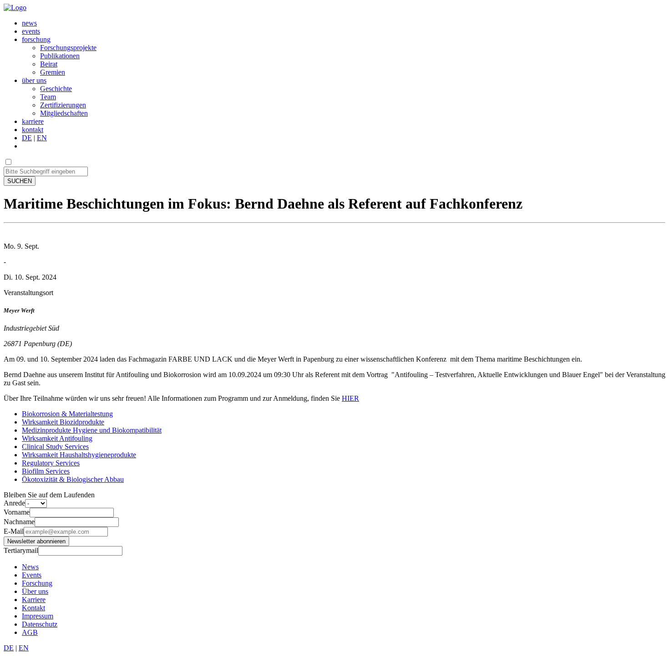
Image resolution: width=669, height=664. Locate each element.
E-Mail (14, 531)
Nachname (19, 522)
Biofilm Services (46, 471)
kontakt (32, 129)
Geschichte (56, 88)
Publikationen (60, 56)
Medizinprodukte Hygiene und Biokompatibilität (92, 430)
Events (31, 575)
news (29, 23)
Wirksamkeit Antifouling (57, 438)
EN (42, 138)
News (30, 567)
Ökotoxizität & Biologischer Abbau (73, 479)
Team (48, 97)
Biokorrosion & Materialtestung (67, 414)
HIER (350, 398)
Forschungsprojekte (68, 47)
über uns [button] (34, 80)
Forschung (37, 583)
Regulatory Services (51, 463)
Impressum (37, 616)
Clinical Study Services (55, 446)
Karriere (34, 599)
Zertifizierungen (63, 105)
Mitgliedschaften (64, 113)
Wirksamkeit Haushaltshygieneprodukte (79, 455)
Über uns (35, 591)
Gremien (52, 72)
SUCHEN (19, 181)
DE (27, 138)
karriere (33, 121)
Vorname (17, 512)
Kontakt (33, 608)
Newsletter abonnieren (36, 541)
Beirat (48, 64)
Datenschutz (39, 624)
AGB (30, 632)
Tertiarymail (21, 550)
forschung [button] (36, 39)
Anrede (14, 503)
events (31, 31)
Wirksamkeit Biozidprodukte (63, 422)
